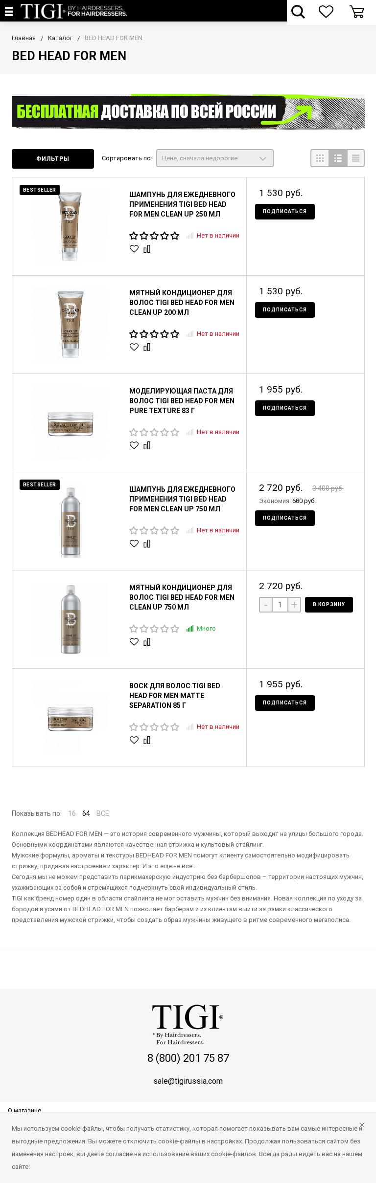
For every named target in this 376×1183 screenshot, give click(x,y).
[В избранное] (135, 248)
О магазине (24, 1110)
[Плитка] (319, 158)
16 (72, 813)
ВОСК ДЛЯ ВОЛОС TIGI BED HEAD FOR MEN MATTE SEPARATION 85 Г (174, 695)
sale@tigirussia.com (188, 1081)
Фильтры (53, 158)
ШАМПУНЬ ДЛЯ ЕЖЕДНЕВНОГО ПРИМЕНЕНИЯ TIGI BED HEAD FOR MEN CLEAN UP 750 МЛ (182, 499)
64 (86, 813)
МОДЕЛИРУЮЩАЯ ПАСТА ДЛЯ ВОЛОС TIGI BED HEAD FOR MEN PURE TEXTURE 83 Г (182, 401)
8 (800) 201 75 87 (188, 1058)
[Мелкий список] (356, 158)
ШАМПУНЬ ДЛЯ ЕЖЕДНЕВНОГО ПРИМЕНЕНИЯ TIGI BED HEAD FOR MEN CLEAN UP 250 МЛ (182, 204)
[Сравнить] (148, 248)
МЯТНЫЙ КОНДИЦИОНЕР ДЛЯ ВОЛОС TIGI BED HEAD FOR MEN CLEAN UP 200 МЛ (182, 302)
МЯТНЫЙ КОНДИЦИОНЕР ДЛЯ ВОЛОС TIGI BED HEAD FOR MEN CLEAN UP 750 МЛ (182, 597)
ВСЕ (102, 813)
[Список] (338, 158)
